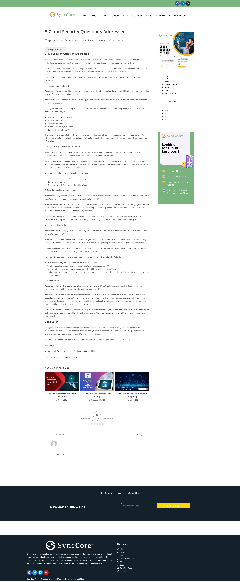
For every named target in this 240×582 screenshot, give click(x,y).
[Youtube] (46, 572)
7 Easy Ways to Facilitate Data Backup (97, 395)
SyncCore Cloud (178, 16)
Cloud (115, 16)
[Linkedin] (182, 3)
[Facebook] (177, 3)
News (149, 16)
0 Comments (118, 40)
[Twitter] (34, 572)
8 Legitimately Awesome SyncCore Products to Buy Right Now (70, 351)
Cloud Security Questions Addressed (63, 357)
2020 (94, 40)
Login (141, 434)
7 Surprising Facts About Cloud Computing (132, 395)
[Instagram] (188, 3)
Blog (93, 16)
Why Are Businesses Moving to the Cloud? (61, 395)
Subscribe (173, 505)
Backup (104, 16)
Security (161, 16)
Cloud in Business (132, 16)
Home (84, 16)
